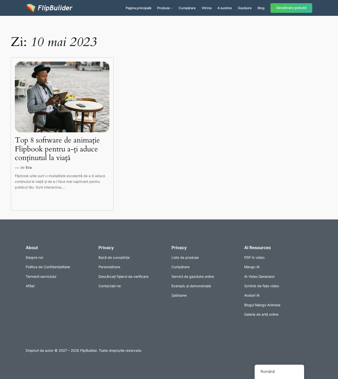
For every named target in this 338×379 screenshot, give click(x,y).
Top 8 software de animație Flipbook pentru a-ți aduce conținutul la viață (57, 149)
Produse (163, 8)
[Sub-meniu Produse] (172, 8)
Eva (29, 167)
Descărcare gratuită (291, 8)
